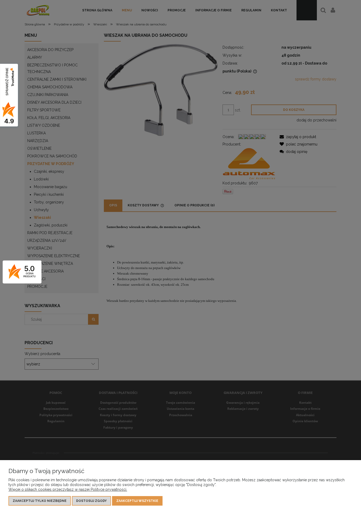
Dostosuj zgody (91, 501)
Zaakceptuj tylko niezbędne (40, 501)
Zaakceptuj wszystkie (137, 501)
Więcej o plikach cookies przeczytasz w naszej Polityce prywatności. (67, 489)
